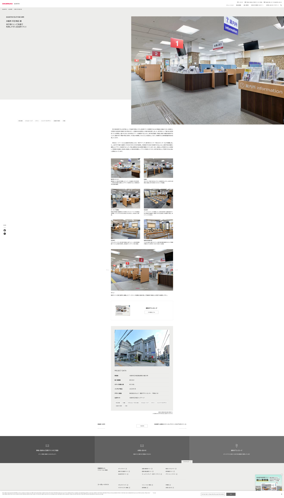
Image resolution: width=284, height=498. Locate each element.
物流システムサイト (170, 468)
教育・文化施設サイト (123, 471)
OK (231, 494)
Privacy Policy (5, 495)
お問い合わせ (169, 487)
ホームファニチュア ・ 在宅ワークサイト (151, 474)
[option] (142, 272)
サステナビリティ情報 (123, 487)
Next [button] (176, 270)
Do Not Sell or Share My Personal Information (213, 494)
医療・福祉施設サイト (147, 471)
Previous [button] (108, 270)
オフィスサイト (121, 468)
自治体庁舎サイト (122, 474)
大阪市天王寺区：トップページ (136, 397)
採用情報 (144, 487)
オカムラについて (122, 484)
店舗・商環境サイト (146, 468)
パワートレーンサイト (170, 474)
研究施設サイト (169, 471)
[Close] (281, 494)
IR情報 (167, 484)
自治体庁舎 (17, 3)
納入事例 (10, 9)
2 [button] (140, 288)
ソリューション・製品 (146, 484)
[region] (142, 494)
